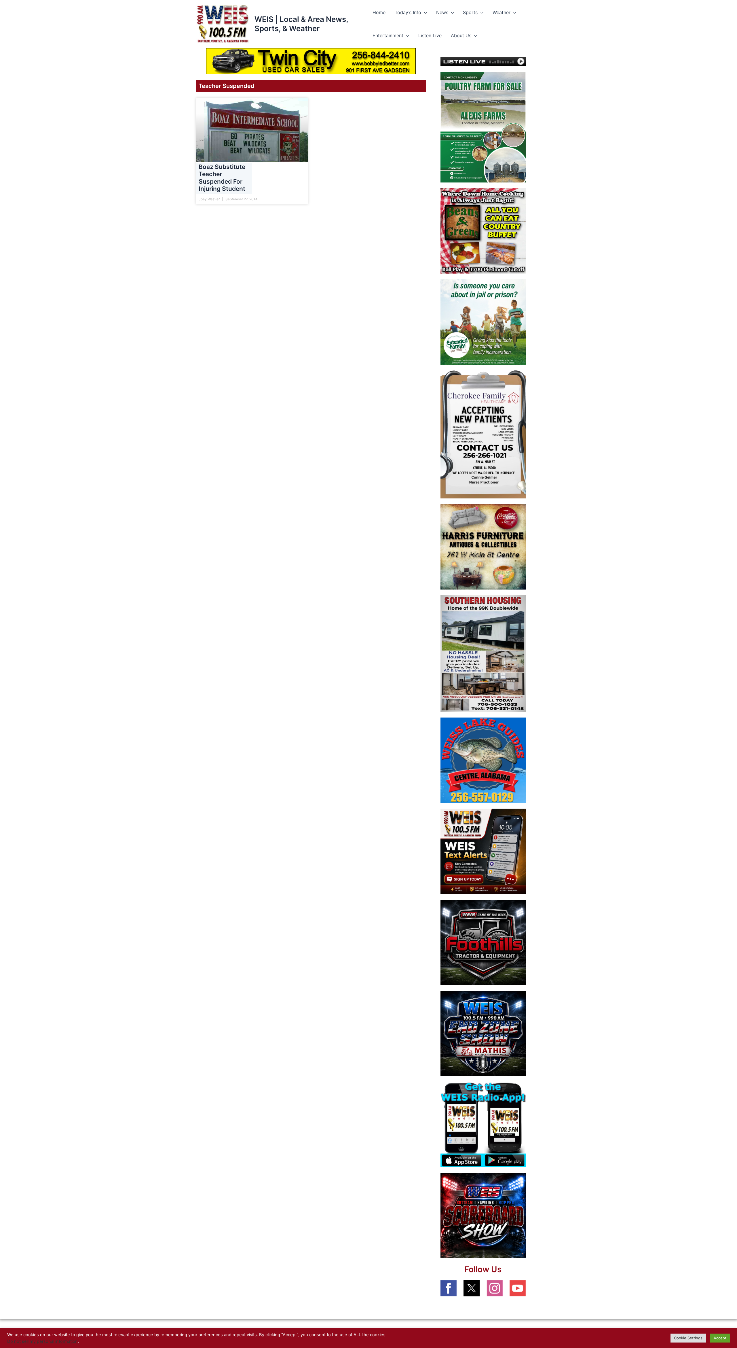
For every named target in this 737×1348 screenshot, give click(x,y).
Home (379, 12)
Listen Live (430, 35)
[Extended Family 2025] (483, 322)
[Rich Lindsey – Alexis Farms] (483, 127)
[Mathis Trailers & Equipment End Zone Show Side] (483, 1033)
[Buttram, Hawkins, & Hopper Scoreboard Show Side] (483, 1215)
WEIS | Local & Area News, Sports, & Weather (301, 24)
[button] (424, 12)
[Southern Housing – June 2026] (483, 653)
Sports (470, 12)
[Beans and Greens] (483, 231)
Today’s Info (408, 12)
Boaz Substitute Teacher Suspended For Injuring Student (222, 178)
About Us (461, 35)
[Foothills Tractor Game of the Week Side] (483, 942)
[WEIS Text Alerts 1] (483, 851)
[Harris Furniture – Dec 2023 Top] (483, 546)
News (442, 12)
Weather (501, 12)
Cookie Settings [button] (688, 1338)
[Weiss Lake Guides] (483, 760)
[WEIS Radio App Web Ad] (483, 1124)
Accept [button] (720, 1338)
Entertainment (388, 35)
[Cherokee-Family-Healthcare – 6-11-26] (483, 434)
